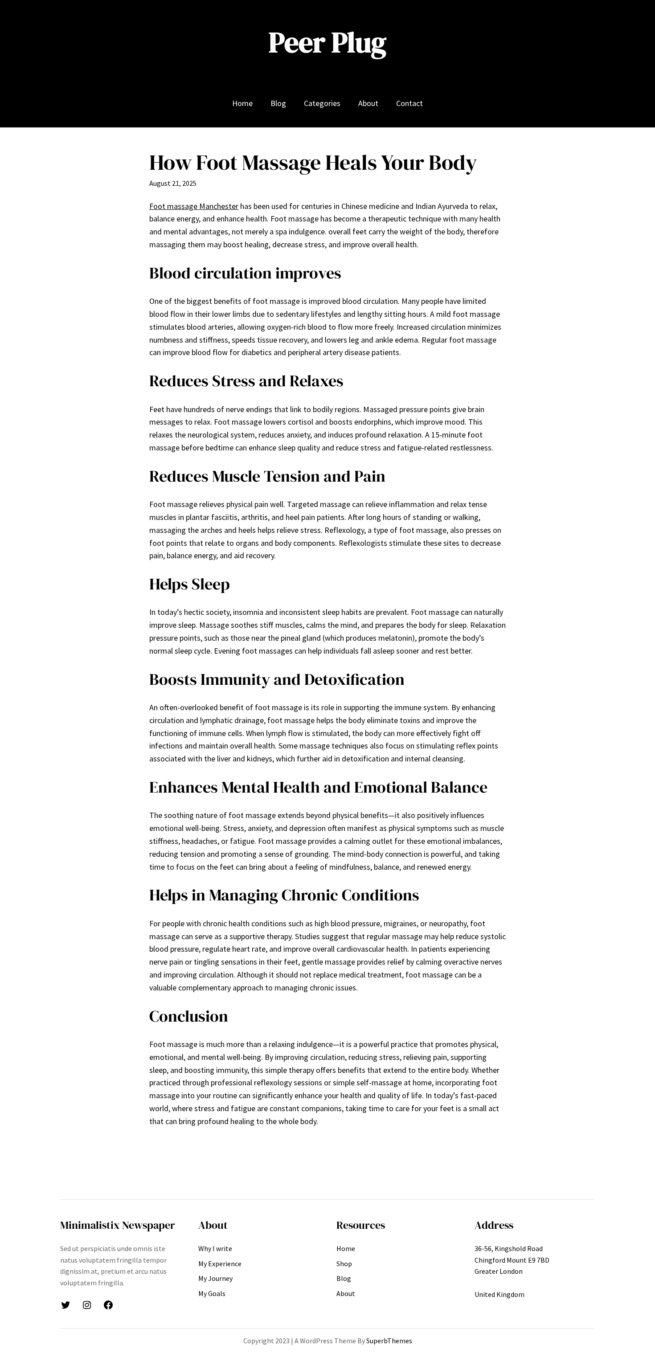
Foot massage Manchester (193, 206)
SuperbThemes (389, 1340)
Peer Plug (327, 42)
